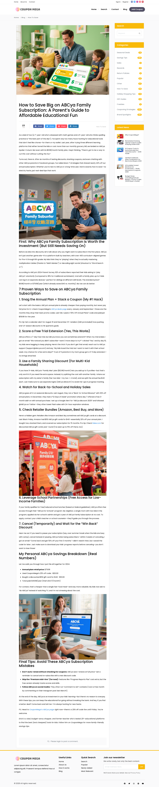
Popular (120, 78)
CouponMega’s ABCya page (42, 709)
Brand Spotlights (124, 114)
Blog (125, 9)
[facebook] (132, 2)
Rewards (120, 68)
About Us (23, 2)
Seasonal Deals (123, 52)
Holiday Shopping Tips (126, 94)
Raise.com (96, 423)
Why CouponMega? (132, 135)
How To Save (33, 17)
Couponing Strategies (126, 109)
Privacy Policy (135, 773)
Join (141, 767)
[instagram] (137, 2)
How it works (64, 768)
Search (104, 9)
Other (119, 83)
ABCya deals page (59, 309)
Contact (32, 2)
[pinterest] (140, 2)
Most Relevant (87, 771)
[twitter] (134, 2)
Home (16, 2)
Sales (119, 63)
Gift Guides (121, 99)
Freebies (120, 104)
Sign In (118, 2)
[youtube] (143, 2)
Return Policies (123, 73)
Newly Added (86, 768)
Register (125, 2)
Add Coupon (137, 9)
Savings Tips (122, 57)
